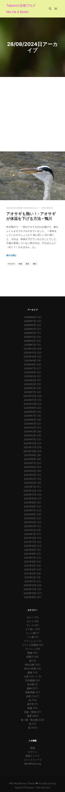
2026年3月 (30, 336)
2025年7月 (30, 368)
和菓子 (29, 656)
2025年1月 (30, 392)
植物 (29, 688)
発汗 (27, 264)
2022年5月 (30, 518)
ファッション (31, 640)
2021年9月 (30, 549)
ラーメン (30, 648)
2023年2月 (30, 482)
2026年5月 (30, 328)
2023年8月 (30, 459)
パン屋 (30, 637)
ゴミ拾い (30, 629)
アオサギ (11, 264)
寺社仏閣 (29, 664)
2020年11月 (30, 589)
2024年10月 (30, 403)
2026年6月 (30, 325)
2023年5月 (30, 470)
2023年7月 (30, 463)
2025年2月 (30, 388)
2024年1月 (30, 439)
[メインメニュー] (56, 9)
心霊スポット (31, 676)
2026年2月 (30, 340)
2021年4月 (30, 569)
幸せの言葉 (30, 668)
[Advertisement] (32, 111)
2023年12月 (30, 443)
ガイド (30, 621)
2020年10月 (30, 593)
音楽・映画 (30, 711)
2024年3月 (30, 431)
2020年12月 (30, 585)
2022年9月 (30, 502)
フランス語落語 (30, 644)
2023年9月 (30, 455)
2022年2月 (30, 530)
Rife (11, 783)
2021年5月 (30, 565)
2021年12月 (30, 537)
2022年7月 (30, 510)
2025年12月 (30, 348)
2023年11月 (30, 447)
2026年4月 (30, 332)
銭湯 (29, 708)
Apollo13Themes (24, 787)
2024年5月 (30, 423)
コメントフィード (32, 759)
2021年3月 (30, 573)
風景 (48, 208)
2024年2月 (30, 435)
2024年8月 (30, 411)
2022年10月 (30, 498)
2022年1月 (30, 534)
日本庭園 (30, 680)
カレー (30, 617)
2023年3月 (30, 478)
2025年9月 (30, 360)
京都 (20, 264)
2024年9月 (30, 407)
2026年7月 (30, 321)
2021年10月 (30, 545)
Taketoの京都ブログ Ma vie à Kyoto (20, 9)
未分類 (30, 684)
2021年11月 (30, 541)
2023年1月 (30, 486)
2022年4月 (30, 522)
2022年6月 (30, 514)
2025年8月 (30, 364)
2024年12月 (29, 396)
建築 (30, 672)
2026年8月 (30, 317)
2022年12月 (30, 490)
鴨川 (35, 264)
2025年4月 (30, 380)
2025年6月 (30, 372)
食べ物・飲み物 (29, 719)
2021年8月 (30, 553)
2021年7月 (30, 557)
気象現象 (30, 692)
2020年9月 (30, 597)
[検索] (50, 9)
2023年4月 (30, 474)
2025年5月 (30, 376)
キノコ (30, 625)
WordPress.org (32, 763)
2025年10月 (30, 356)
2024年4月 (30, 427)
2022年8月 (30, 506)
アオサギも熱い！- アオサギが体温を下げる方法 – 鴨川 (31, 216)
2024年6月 (30, 419)
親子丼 (30, 704)
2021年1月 (29, 581)
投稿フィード (32, 755)
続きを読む (11, 255)
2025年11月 (30, 352)
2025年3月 (30, 384)
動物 (30, 652)
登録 (32, 747)
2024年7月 (30, 415)
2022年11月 (30, 494)
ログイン (32, 751)
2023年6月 (30, 466)
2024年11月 (30, 399)
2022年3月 (30, 526)
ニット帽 (30, 633)
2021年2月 (30, 577)
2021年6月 (30, 561)
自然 (43, 208)
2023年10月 (29, 451)
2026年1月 (30, 344)
